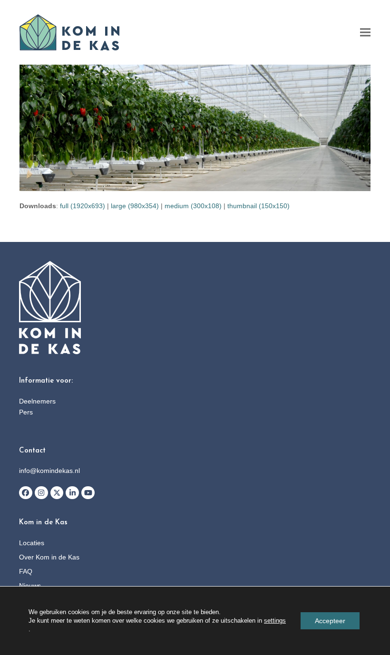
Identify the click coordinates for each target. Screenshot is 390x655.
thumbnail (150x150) (258, 206)
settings (275, 620)
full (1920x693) (82, 206)
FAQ (25, 571)
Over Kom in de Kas (49, 557)
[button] (365, 33)
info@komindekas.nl (49, 470)
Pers (26, 412)
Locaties (31, 543)
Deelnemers (37, 401)
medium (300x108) (193, 206)
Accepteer (330, 621)
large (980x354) (135, 206)
